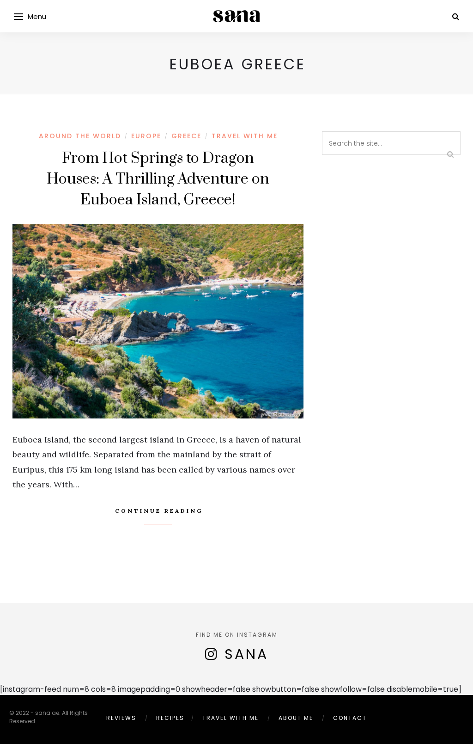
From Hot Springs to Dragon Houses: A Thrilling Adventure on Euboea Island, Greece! (158, 179)
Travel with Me (245, 136)
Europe (146, 136)
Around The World (80, 136)
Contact (350, 718)
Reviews (121, 718)
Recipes (170, 718)
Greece (186, 136)
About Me (296, 718)
